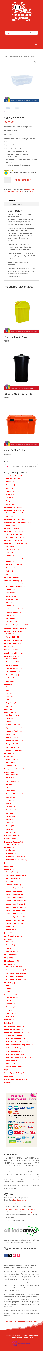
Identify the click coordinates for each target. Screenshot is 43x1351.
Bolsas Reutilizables (11, 650)
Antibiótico (10, 778)
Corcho (8, 721)
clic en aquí (29, 1212)
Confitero (9, 791)
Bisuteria (7, 647)
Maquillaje (10, 553)
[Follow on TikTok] (18, 1255)
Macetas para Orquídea (15, 907)
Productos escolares (12, 1029)
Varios (8, 571)
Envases (7, 772)
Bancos (8, 985)
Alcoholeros (10, 774)
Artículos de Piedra (13, 1051)
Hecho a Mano (9, 839)
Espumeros (10, 800)
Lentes (8, 498)
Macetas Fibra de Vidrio (14, 901)
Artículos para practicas (13, 640)
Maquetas (8, 958)
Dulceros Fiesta (11, 725)
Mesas (8, 988)
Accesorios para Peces (14, 976)
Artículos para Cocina (12, 584)
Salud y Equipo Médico (12, 1073)
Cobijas (8, 488)
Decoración (8, 712)
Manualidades (9, 955)
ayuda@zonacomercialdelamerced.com (20, 1209)
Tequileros (10, 703)
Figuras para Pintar (13, 728)
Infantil (7, 848)
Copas (8, 690)
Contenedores (13, 56)
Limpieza (7, 939)
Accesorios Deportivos (12, 510)
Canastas (9, 1007)
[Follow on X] (10, 1255)
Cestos (8, 1010)
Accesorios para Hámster (15, 973)
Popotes (9, 615)
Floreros (9, 881)
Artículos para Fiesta (12, 631)
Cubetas (9, 948)
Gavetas (9, 1016)
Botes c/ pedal (11, 662)
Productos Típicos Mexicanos (15, 1033)
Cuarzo (6, 709)
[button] (35, 62)
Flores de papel (10, 835)
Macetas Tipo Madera (14, 917)
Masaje (8, 556)
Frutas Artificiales (12, 731)
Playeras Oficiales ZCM (12, 1026)
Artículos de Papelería (12, 540)
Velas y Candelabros (13, 750)
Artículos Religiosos (11, 643)
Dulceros (9, 634)
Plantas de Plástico (13, 923)
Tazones (9, 700)
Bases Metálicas (12, 878)
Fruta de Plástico (12, 885)
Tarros (8, 693)
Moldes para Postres (13, 609)
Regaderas (10, 930)
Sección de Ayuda (19, 1200)
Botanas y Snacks (12, 565)
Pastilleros (10, 816)
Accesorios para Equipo (14, 586)
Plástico (33, 191)
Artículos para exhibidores (14, 628)
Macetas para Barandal (14, 904)
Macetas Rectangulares (15, 910)
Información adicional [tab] (14, 204)
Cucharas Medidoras (13, 513)
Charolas (9, 590)
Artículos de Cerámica (14, 1038)
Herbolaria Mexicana (12, 842)
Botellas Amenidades (12, 653)
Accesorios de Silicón (12, 507)
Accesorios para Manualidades (15, 523)
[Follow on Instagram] (14, 1255)
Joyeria (6, 933)
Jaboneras (8, 866)
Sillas (8, 992)
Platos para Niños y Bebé (15, 860)
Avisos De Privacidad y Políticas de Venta (21, 1321)
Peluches (7, 1023)
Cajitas (8, 718)
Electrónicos (9, 757)
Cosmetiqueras (11, 549)
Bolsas (8, 482)
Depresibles (10, 797)
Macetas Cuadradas (13, 891)
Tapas (8, 823)
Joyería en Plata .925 (12, 936)
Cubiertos (9, 568)
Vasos (8, 516)
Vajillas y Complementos (15, 625)
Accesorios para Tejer (14, 537)
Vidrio (8, 829)
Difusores (8, 754)
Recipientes (10, 618)
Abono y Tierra (11, 872)
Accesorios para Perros (14, 979)
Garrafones (10, 810)
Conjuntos (9, 1013)
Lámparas (9, 766)
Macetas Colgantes (13, 888)
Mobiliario (8, 983)
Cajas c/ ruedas (11, 672)
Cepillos (9, 945)
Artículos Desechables (12, 559)
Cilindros (9, 787)
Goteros (9, 813)
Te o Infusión (11, 844)
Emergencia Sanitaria (12, 769)
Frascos (9, 803)
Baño (8, 942)
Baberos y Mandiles (13, 478)
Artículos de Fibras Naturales (17, 1042)
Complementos (11, 491)
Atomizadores (11, 781)
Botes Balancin (11, 659)
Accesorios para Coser (14, 534)
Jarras (8, 602)
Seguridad (8, 1076)
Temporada (10, 744)
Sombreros (10, 504)
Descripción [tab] (10, 201)
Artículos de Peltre (13, 1048)
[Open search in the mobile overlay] (21, 32)
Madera (9, 525)
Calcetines (10, 485)
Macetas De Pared (13, 894)
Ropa (6, 1070)
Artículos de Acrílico (11, 528)
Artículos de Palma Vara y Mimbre (18, 1045)
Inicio (6, 56)
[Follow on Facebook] (6, 1255)
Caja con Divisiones (13, 668)
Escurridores (10, 599)
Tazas (8, 696)
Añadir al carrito (23, 179)
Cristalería (8, 684)
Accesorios (10, 546)
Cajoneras (9, 1004)
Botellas (9, 784)
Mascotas (8, 964)
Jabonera (7, 863)
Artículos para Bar (11, 581)
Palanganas (10, 951)
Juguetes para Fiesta (14, 857)
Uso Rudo (9, 681)
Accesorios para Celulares (14, 519)
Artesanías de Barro (13, 1035)
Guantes (9, 494)
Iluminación (10, 762)
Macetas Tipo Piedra (13, 920)
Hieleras (9, 678)
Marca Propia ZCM (11, 961)
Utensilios (9, 622)
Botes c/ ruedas (12, 665)
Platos (8, 926)
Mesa (8, 606)
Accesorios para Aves (14, 967)
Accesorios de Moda (11, 476)
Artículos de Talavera (14, 1054)
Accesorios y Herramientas (16, 875)
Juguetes (9, 853)
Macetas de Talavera (14, 897)
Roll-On (8, 819)
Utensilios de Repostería (13, 1079)
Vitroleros (9, 832)
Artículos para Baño (11, 577)
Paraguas (9, 501)
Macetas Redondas (13, 914)
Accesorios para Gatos (14, 970)
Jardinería (8, 869)
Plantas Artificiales (13, 741)
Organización (19, 191)
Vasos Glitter (11, 747)
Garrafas (9, 807)
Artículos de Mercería (12, 531)
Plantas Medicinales (13, 1066)
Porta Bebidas (11, 637)
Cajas (8, 1000)
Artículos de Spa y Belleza (14, 544)
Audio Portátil (11, 759)
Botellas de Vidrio (12, 715)
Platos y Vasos (11, 612)
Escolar (8, 850)
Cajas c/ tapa (23, 56)
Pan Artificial (11, 738)
